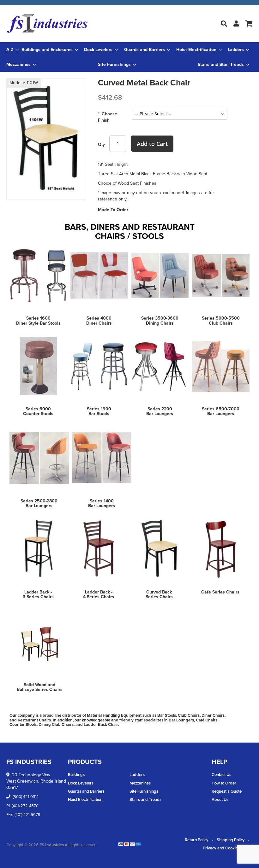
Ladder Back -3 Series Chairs (38, 594)
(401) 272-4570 (25, 806)
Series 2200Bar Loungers (159, 411)
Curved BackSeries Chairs (159, 594)
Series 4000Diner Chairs (99, 320)
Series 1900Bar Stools (99, 411)
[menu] (129, 57)
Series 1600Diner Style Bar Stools (38, 320)
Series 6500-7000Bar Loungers (220, 411)
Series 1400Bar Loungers (101, 503)
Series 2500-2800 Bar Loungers (39, 503)
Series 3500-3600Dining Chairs (159, 320)
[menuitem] (49, 49)
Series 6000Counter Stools (38, 411)
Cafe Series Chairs (220, 592)
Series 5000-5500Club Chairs (221, 320)
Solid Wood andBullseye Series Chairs (40, 687)
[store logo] (47, 23)
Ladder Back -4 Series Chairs (98, 594)
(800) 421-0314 (26, 797)
